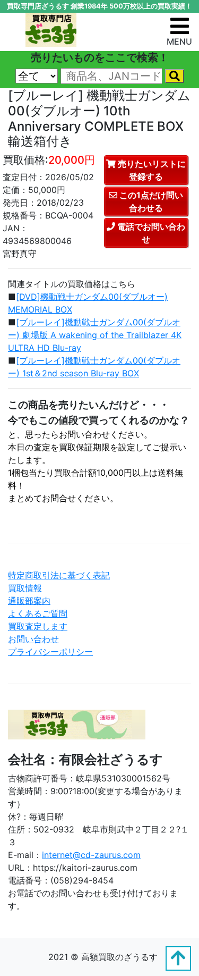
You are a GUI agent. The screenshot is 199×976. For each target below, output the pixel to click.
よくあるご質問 (37, 613)
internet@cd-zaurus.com (91, 854)
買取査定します (37, 626)
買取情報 (25, 588)
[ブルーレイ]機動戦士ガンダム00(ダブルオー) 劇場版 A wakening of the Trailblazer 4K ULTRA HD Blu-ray (94, 335)
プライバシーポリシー (50, 651)
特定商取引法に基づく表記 (59, 575)
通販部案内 (29, 600)
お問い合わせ (33, 639)
